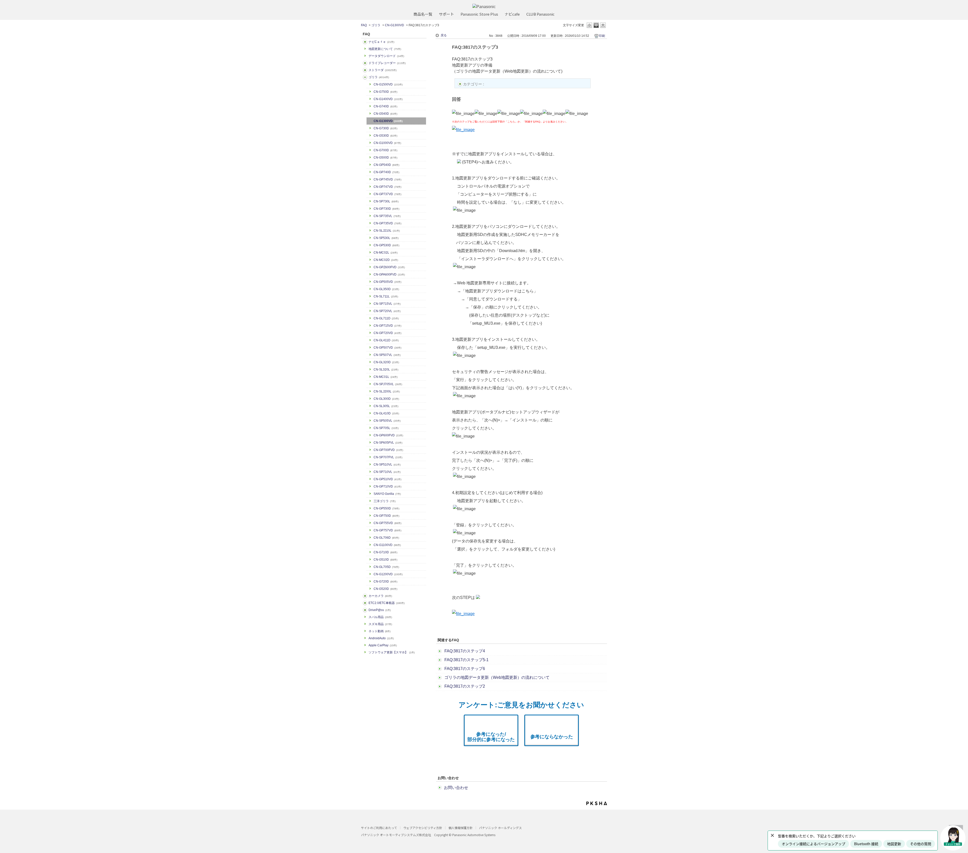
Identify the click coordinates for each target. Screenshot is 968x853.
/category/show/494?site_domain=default (365, 596)
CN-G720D (385, 581)
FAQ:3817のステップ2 (464, 686)
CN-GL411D (386, 340)
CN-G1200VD (388, 574)
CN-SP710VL (387, 472)
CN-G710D (385, 552)
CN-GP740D (386, 172)
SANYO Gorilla (387, 494)
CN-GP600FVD (388, 435)
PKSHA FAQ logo (596, 803)
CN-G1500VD (388, 84)
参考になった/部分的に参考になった (491, 737)
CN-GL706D (386, 537)
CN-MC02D (386, 260)
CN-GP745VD (387, 179)
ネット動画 (379, 631)
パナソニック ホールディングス (500, 828)
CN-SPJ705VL (388, 384)
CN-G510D (385, 559)
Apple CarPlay (383, 645)
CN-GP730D (386, 208)
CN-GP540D (386, 165)
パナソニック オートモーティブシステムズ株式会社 (396, 835)
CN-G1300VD (394, 25)
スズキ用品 (380, 624)
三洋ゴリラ (385, 501)
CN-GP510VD (387, 479)
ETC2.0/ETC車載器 (387, 603)
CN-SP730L (386, 201)
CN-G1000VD (387, 143)
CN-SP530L (386, 238)
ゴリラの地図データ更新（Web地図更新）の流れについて (497, 677)
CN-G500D (385, 157)
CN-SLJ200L (387, 391)
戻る (444, 35)
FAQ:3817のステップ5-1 (466, 660)
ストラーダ (383, 70)
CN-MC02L (386, 252)
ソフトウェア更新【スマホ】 (392, 652)
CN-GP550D (386, 508)
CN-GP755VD (387, 523)
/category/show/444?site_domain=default (365, 603)
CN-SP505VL (387, 420)
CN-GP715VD (387, 325)
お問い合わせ (456, 787)
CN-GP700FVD (388, 450)
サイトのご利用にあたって (379, 828)
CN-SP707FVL (388, 457)
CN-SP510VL (387, 464)
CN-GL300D (386, 399)
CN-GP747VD (387, 187)
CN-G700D (385, 150)
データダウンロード (386, 56)
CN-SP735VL (387, 216)
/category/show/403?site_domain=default (365, 610)
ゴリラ (375, 25)
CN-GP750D (386, 515)
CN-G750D (385, 92)
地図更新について (385, 49)
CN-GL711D (386, 318)
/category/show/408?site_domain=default (365, 42)
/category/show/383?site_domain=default (365, 77)
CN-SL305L (386, 406)
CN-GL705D (386, 567)
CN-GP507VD (387, 347)
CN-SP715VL (387, 304)
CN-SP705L (386, 428)
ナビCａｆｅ (381, 42)
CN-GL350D (386, 289)
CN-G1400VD (388, 99)
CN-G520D (385, 589)
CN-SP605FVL (388, 442)
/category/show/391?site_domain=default (365, 70)
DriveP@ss (380, 610)
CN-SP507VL (387, 355)
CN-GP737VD (387, 194)
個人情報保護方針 (460, 828)
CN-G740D (385, 106)
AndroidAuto (381, 638)
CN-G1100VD (387, 545)
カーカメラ (380, 596)
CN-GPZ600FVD (389, 267)
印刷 (602, 36)
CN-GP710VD (387, 486)
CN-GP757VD (387, 530)
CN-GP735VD (387, 223)
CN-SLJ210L (387, 230)
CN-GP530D (386, 245)
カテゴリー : (474, 84)
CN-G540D (385, 113)
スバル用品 (380, 617)
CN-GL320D (386, 362)
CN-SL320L (386, 369)
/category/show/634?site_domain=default (365, 63)
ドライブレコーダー (387, 63)
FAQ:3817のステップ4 (464, 651)
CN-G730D (385, 128)
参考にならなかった (551, 736)
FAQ (364, 25)
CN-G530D (385, 135)
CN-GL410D (386, 413)
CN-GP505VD (387, 282)
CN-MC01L (386, 377)
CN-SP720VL (387, 311)
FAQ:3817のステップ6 (464, 668)
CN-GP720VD (387, 333)
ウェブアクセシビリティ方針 (422, 828)
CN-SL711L (386, 296)
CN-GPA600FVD (389, 274)
